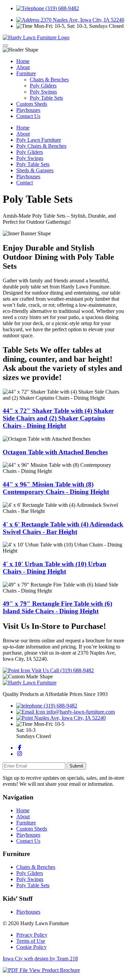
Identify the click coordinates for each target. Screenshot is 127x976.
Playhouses (28, 110)
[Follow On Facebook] (19, 748)
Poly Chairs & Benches (41, 146)
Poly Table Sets (46, 98)
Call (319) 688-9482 (72, 670)
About (23, 67)
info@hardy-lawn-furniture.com (80, 712)
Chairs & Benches (49, 79)
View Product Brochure (54, 970)
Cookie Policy (31, 947)
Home (22, 61)
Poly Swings (43, 92)
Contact (24, 182)
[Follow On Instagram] (19, 754)
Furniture (26, 73)
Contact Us (28, 116)
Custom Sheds (31, 104)
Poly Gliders (43, 85)
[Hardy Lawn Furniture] (36, 37)
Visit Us (40, 670)
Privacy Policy (31, 935)
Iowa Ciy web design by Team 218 (40, 958)
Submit (76, 766)
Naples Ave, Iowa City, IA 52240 (69, 718)
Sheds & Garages (35, 170)
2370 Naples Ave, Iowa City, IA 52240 (81, 20)
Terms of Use (30, 941)
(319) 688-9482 (61, 8)
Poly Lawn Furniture (38, 140)
